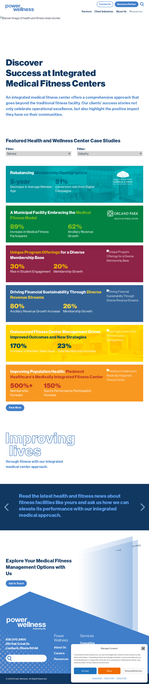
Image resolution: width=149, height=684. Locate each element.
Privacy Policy (109, 678)
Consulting (87, 643)
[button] (143, 648)
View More (15, 407)
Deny (109, 671)
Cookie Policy (97, 678)
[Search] (9, 658)
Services (87, 11)
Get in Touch (16, 583)
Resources (136, 11)
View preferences (133, 671)
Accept (85, 671)
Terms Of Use (121, 678)
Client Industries (103, 11)
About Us (121, 11)
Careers (59, 653)
